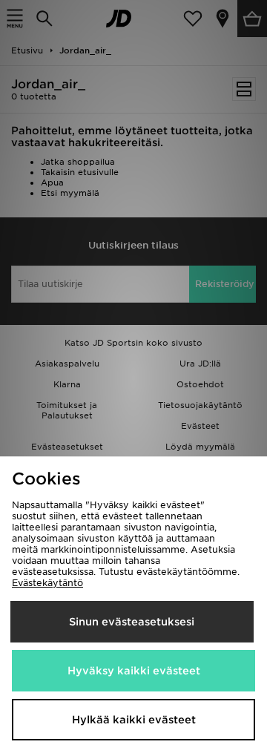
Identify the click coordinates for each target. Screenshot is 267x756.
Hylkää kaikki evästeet (134, 720)
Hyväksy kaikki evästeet (133, 671)
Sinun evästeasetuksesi (131, 622)
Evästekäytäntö (47, 582)
